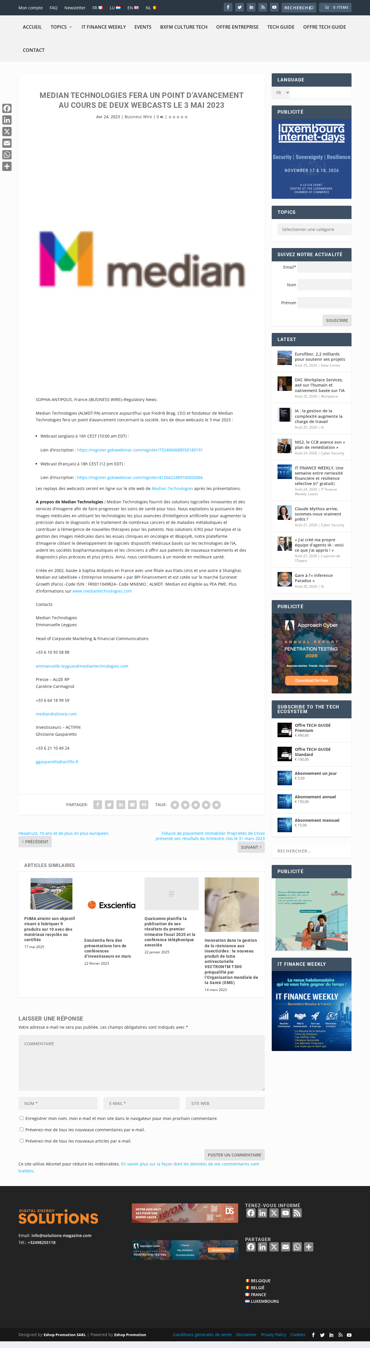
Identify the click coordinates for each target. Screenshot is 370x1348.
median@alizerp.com (56, 714)
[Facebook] (7, 108)
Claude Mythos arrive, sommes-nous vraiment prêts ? (318, 514)
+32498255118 (42, 1242)
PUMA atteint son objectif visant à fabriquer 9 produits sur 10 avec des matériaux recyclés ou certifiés (49, 929)
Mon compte (30, 7)
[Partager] (7, 166)
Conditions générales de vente (202, 1334)
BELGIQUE (261, 1280)
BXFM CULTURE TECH (184, 27)
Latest (313, 493)
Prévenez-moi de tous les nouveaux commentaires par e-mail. (85, 1129)
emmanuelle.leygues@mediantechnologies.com (82, 666)
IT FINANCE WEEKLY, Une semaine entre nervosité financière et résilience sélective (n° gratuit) (319, 476)
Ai (322, 427)
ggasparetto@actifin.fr (57, 761)
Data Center (331, 365)
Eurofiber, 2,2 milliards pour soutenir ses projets (320, 356)
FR (95, 7)
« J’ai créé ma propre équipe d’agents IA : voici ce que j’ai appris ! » (319, 545)
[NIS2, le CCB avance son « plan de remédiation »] (285, 446)
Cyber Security (332, 453)
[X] (7, 131)
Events (142, 27)
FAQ (54, 7)
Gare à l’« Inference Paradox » (314, 578)
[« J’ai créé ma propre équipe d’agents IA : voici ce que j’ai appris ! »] (285, 543)
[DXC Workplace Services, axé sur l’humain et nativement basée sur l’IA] (285, 383)
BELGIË (257, 1287)
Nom (291, 284)
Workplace (329, 396)
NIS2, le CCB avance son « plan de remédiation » (320, 444)
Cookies (298, 1334)
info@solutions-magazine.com (61, 1235)
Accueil (32, 27)
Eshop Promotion (130, 1334)
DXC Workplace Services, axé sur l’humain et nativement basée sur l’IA (320, 385)
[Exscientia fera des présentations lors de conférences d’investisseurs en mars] (111, 904)
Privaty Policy (273, 1334)
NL (149, 7)
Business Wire (138, 116)
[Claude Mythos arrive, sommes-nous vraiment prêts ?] (285, 512)
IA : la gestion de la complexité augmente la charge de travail (319, 416)
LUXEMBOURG (265, 1301)
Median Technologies (172, 488)
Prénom (288, 302)
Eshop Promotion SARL (65, 1334)
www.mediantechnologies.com (102, 591)
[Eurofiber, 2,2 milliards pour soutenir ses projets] (285, 358)
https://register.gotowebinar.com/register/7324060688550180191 (140, 450)
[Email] (7, 143)
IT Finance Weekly (104, 27)
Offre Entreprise (237, 27)
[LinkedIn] (7, 120)
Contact (34, 50)
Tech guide (281, 27)
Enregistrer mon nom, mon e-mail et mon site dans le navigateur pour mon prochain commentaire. (121, 1118)
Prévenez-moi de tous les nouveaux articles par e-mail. (78, 1141)
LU (113, 7)
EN (130, 7)
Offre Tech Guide (324, 27)
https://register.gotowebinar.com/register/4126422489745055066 (140, 477)
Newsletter (75, 7)
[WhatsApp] (7, 155)
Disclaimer (246, 1334)
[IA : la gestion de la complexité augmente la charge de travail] (285, 414)
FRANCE (258, 1294)
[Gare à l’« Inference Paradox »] (285, 579)
